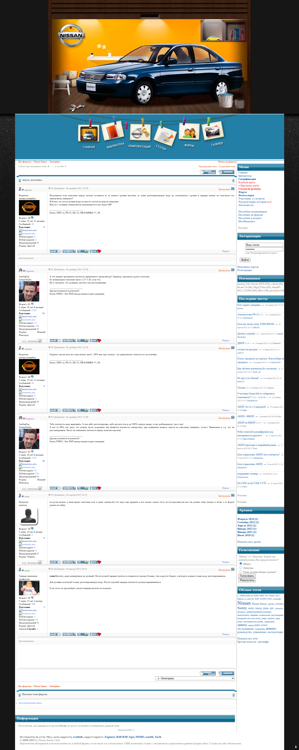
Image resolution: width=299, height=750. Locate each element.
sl (37, 736)
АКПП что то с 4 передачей (251, 406)
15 (35, 323)
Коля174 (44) (244, 287)
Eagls (244, 410)
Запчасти (279, 608)
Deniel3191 (276, 362)
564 (33, 604)
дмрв (278, 618)
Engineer (110, 736)
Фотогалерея (246, 195)
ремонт (271, 628)
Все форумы (25, 161)
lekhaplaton (258, 458)
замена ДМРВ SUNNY (257, 625)
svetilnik (78, 736)
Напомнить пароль (248, 266)
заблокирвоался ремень (253, 621)
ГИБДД (258, 608)
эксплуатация (275, 632)
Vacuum (241, 387)
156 (37, 326)
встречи (260, 198)
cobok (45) (277, 283)
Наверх (225, 251)
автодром (241, 612)
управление (259, 632)
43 (33, 224)
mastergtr (277, 599)
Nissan (244, 603)
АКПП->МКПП (245, 416)
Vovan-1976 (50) (260, 283)
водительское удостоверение (271, 615)
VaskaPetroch (252, 401)
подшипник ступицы (247, 473)
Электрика (54, 161)
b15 (266, 595)
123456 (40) (250, 290)
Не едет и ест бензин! (248, 378)
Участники (244, 198)
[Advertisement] (93, 656)
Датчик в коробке (246, 333)
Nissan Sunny (40, 161)
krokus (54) (243, 283)
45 (262, 397)
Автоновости (245, 205)
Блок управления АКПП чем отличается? (258, 454)
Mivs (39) (263, 290)
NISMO (139, 736)
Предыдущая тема (208, 166)
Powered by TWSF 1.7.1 (126, 730)
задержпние (269, 621)
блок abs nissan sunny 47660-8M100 (255, 324)
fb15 (277, 595)
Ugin (131, 736)
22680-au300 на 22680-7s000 (252, 595)
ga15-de (250, 599)
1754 (34, 310)
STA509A (279, 604)
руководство (244, 632)
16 (43, 313)
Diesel (271, 595)
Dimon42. (277, 343)
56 (36, 620)
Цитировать (224, 189)
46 (264, 397)
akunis (271, 388)
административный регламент (259, 612)
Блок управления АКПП (250, 464)
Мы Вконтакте (246, 221)
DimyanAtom (242, 477)
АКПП (251, 608)
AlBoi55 (256, 328)
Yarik (158, 736)
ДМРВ (240, 343)
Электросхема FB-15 (248, 314)
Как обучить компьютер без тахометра (257, 368)
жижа (239, 621)
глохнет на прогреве (247, 349)
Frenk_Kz (257, 372)
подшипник (260, 629)
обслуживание (245, 628)
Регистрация (244, 270)
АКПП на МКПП (246, 422)
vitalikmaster (247, 318)
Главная (242, 172)
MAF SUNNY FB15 (263, 599)
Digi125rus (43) (262, 287)
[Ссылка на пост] (48, 188)
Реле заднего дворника (249, 305)
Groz (279, 417)
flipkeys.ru (241, 599)
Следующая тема (227, 166)
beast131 (240, 382)
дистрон (271, 618)
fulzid (244, 487)
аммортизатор (243, 615)
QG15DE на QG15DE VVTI (251, 483)
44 (259, 397)
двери (264, 618)
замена (242, 625)
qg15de (271, 604)
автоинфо (263, 641)
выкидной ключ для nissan (248, 618)
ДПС (272, 608)
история (261, 201)
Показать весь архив (249, 541)
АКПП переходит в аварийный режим (256, 445)
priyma (240, 308)
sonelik (149, 736)
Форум (242, 192)
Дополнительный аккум (30, 703)
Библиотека (245, 175)
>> (263, 315)
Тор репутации (246, 201)
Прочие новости (246, 641)
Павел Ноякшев (248, 439)
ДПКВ (265, 608)
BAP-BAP (122, 736)
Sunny (242, 608)
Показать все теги (247, 638)
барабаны (254, 615)
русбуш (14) (277, 290)
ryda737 (240, 353)
